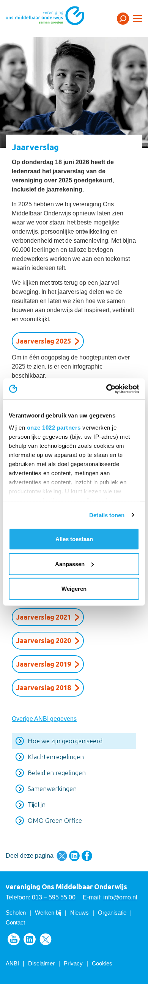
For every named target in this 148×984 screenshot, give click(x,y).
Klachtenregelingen (56, 756)
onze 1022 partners (54, 427)
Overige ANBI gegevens (44, 719)
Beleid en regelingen (57, 772)
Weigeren (74, 588)
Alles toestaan (74, 539)
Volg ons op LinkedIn (30, 939)
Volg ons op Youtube (14, 939)
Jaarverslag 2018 (43, 687)
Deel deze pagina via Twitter (62, 856)
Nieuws (79, 912)
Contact (15, 922)
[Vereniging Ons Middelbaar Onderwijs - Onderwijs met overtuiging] (55, 18)
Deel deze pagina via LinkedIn (74, 856)
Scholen (16, 912)
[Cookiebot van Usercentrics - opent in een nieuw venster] (106, 389)
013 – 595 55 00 (54, 897)
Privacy (73, 963)
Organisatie (112, 912)
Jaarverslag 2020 (43, 640)
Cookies (102, 963)
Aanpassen (70, 563)
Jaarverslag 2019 (43, 664)
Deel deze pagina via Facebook (87, 856)
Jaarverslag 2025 (43, 341)
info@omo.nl (120, 897)
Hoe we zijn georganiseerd (65, 740)
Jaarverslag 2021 (43, 617)
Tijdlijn (37, 804)
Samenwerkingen (52, 788)
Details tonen (106, 515)
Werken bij (48, 912)
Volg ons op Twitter (45, 939)
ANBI (12, 963)
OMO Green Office (55, 820)
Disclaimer (41, 963)
